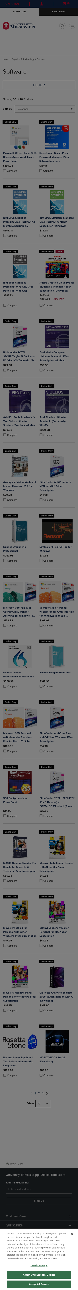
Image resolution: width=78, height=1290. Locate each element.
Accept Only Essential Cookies (39, 1274)
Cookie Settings (39, 1265)
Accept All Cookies (39, 1284)
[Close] (72, 1234)
